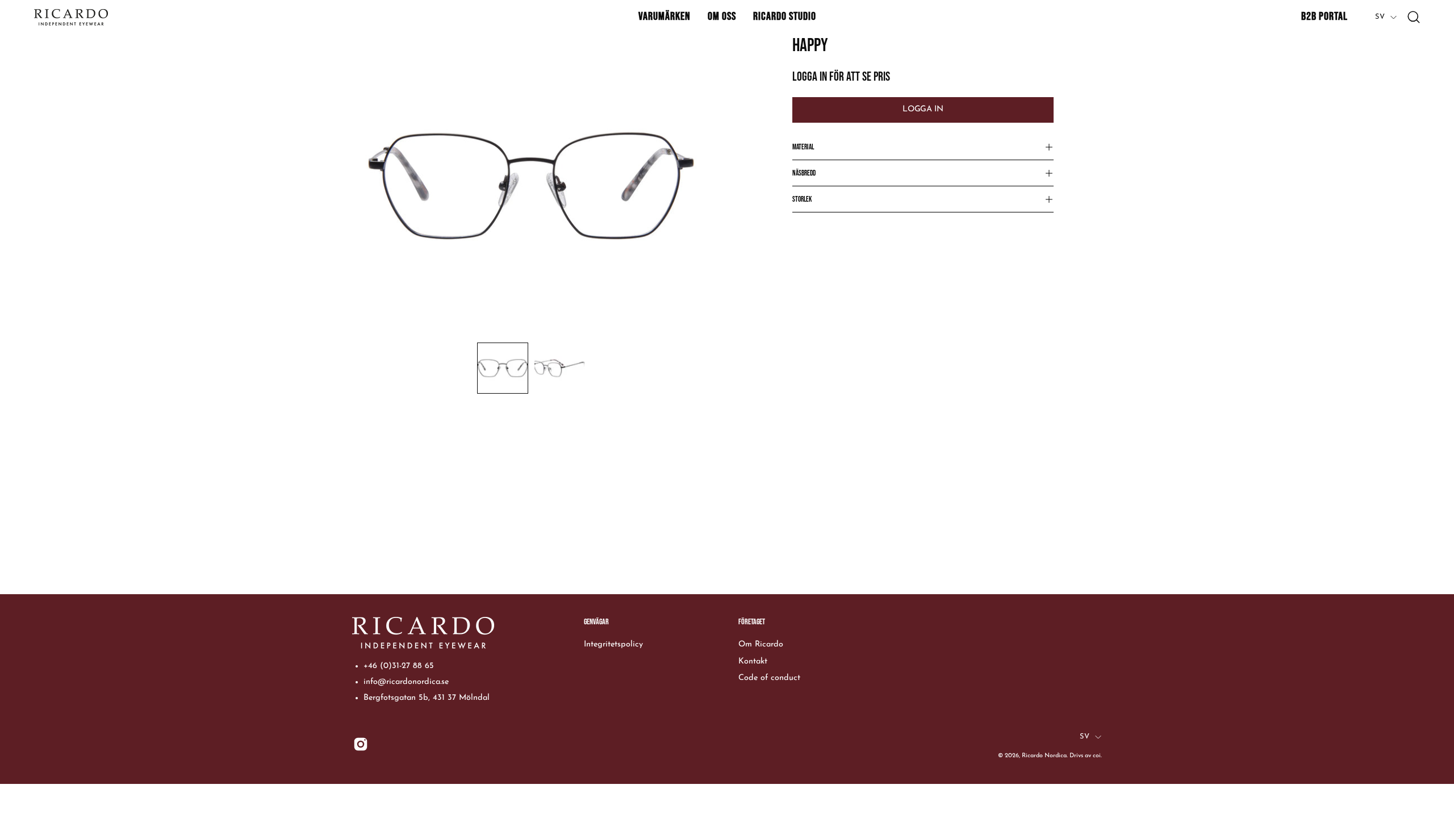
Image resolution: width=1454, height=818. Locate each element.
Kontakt (752, 661)
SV (1380, 17)
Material (803, 147)
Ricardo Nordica (1044, 756)
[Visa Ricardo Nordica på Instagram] (360, 744)
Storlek (802, 199)
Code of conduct (769, 678)
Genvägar (596, 622)
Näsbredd (804, 173)
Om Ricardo (760, 644)
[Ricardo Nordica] (71, 17)
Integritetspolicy (613, 644)
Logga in (923, 109)
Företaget (751, 622)
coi (1097, 756)
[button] (664, 17)
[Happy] (502, 368)
